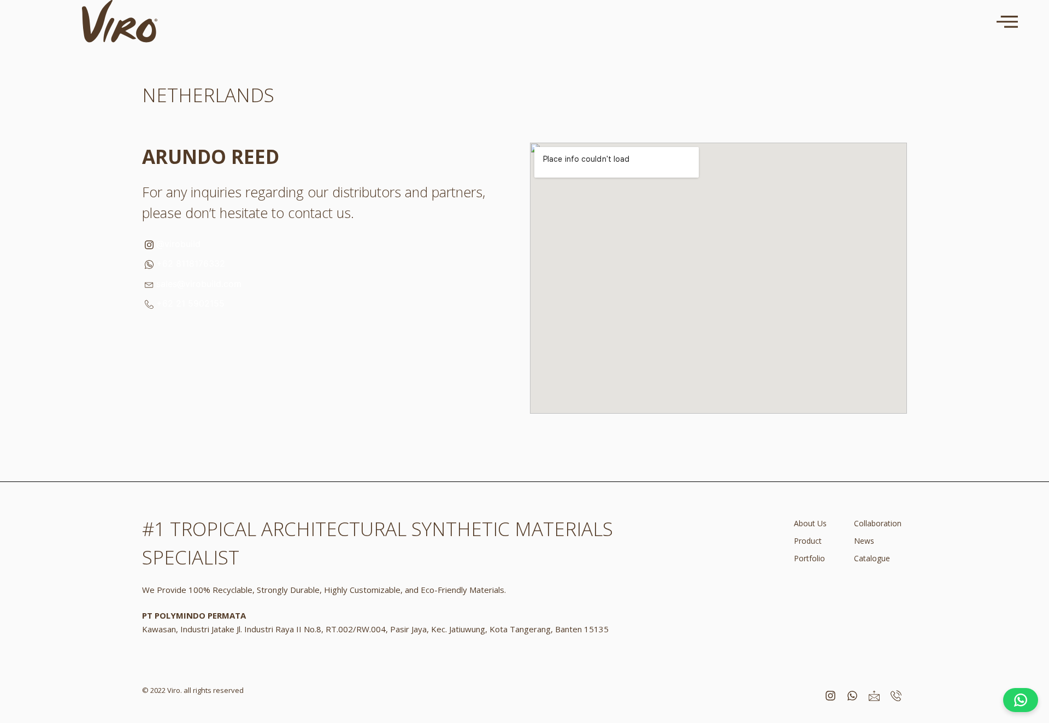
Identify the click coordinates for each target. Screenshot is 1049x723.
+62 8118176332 (189, 263)
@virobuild (177, 243)
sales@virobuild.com (197, 283)
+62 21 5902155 (189, 303)
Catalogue (872, 558)
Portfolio (809, 558)
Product (808, 541)
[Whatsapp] (852, 696)
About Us (810, 523)
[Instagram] (830, 696)
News (864, 541)
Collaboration (877, 523)
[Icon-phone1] (896, 696)
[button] (1007, 21)
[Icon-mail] (874, 696)
